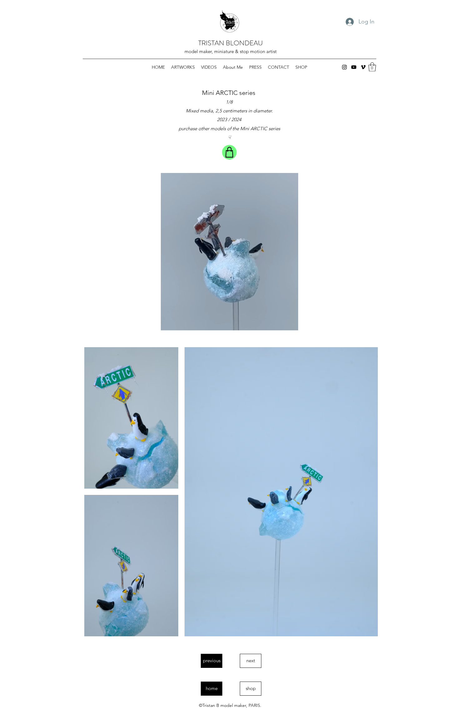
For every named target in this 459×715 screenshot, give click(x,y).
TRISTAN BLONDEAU (230, 43)
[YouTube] (354, 67)
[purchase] (229, 152)
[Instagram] (344, 67)
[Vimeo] (363, 67)
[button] (372, 67)
